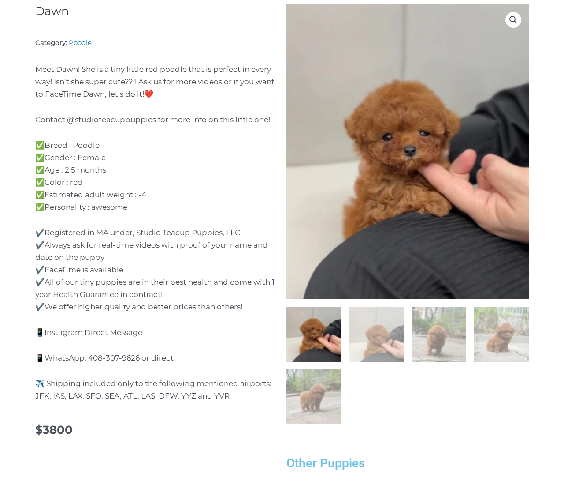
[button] (513, 20)
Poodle (80, 42)
